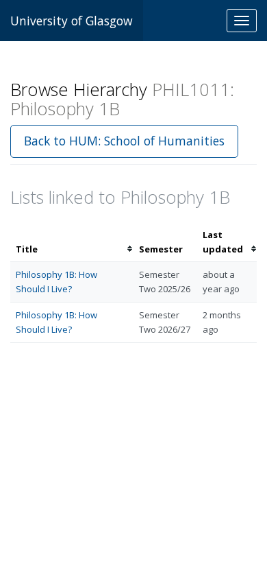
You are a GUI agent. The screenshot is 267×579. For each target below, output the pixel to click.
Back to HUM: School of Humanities (124, 140)
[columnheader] (72, 242)
